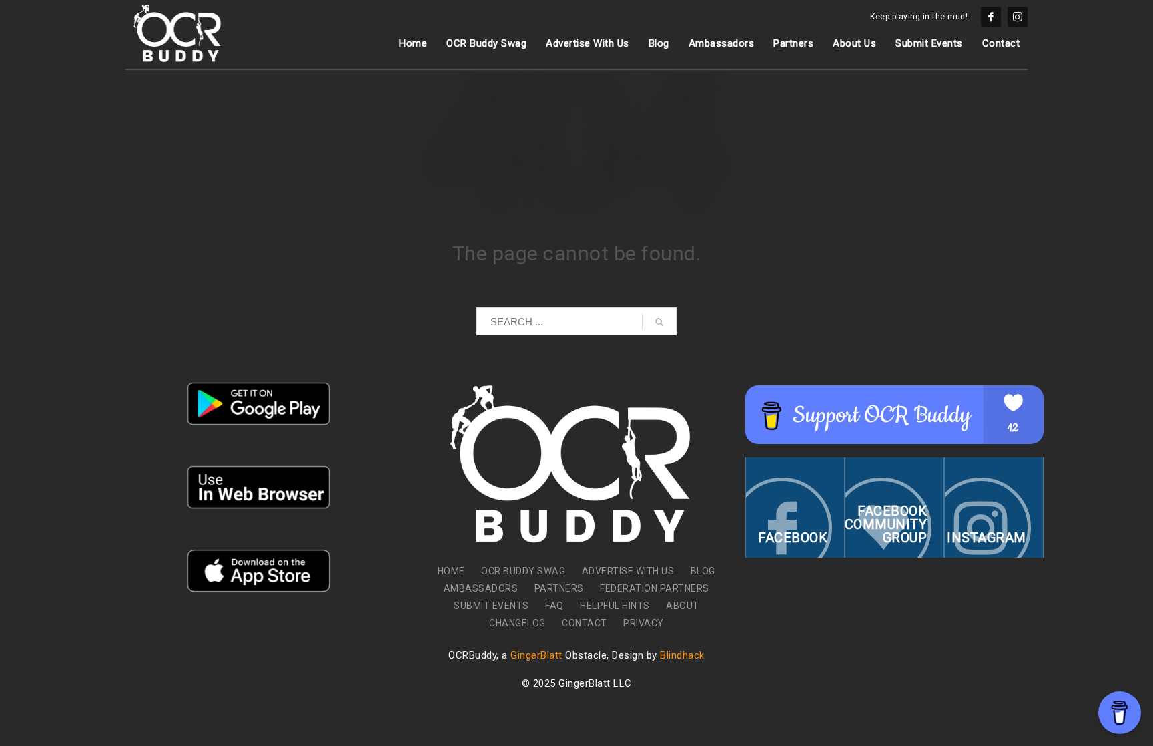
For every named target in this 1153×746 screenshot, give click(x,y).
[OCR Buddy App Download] (259, 403)
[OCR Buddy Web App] (259, 487)
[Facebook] (991, 17)
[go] (659, 322)
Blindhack (682, 655)
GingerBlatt (536, 655)
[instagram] (1018, 17)
